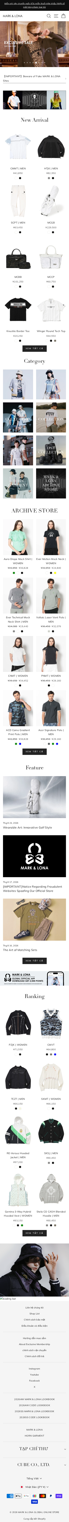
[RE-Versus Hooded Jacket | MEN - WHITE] (16, 1167)
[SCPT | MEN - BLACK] (20, 232)
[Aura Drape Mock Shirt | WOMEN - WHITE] (18, 573)
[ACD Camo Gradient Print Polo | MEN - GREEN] (16, 744)
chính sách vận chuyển (34, 1350)
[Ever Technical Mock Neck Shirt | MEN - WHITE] (18, 631)
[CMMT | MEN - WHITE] (16, 178)
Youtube (34, 1374)
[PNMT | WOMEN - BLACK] (49, 685)
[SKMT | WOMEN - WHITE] (49, 1108)
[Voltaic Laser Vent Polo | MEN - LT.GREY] (49, 631)
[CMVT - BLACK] (47, 1054)
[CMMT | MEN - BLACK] (20, 178)
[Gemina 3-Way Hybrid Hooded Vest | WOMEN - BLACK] (18, 1225)
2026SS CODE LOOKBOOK (34, 1417)
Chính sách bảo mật (34, 1319)
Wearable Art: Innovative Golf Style (27, 827)
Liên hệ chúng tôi (34, 1307)
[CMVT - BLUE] (55, 1054)
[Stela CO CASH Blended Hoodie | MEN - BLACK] (51, 1225)
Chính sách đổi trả (34, 1356)
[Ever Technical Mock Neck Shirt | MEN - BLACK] (22, 631)
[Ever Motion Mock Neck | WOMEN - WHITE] (47, 573)
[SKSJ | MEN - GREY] (49, 1163)
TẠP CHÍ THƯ (33, 1449)
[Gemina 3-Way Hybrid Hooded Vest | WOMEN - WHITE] (14, 1225)
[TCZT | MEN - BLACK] (16, 1108)
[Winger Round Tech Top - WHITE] (47, 340)
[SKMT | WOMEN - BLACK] (53, 1108)
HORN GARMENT (34, 1435)
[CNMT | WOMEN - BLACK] (20, 685)
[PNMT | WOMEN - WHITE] (53, 685)
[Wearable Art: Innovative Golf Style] (34, 797)
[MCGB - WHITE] (49, 232)
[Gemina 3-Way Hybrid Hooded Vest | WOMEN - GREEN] (22, 1225)
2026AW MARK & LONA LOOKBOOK (34, 1399)
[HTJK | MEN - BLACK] (53, 178)
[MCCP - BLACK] (53, 286)
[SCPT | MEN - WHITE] (16, 232)
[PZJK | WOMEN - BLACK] (20, 1054)
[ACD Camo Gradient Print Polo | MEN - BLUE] (20, 744)
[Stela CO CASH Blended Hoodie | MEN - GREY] (47, 1225)
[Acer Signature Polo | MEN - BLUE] (57, 744)
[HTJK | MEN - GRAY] (49, 178)
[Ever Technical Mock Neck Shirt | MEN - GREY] (14, 631)
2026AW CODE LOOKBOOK (34, 1405)
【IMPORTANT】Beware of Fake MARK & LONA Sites (32, 78)
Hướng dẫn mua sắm (34, 1338)
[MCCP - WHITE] (49, 286)
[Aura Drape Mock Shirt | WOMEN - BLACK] (22, 573)
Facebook (34, 1380)
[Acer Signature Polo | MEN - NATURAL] (45, 744)
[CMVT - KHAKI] (51, 1054)
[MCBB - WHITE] (16, 286)
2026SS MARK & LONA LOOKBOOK (34, 1411)
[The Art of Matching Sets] (34, 920)
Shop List (34, 1313)
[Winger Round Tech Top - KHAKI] (55, 340)
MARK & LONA (34, 1429)
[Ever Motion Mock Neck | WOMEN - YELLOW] (55, 573)
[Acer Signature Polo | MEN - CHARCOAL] (49, 744)
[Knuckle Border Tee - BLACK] (20, 340)
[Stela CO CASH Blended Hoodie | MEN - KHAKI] (55, 1225)
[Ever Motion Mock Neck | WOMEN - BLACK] (51, 573)
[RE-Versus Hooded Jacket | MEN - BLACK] (20, 1167)
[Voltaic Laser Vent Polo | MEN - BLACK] (53, 631)
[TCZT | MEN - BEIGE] (20, 1108)
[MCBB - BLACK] (20, 286)
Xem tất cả (35, 348)
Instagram (34, 1368)
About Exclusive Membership (34, 1344)
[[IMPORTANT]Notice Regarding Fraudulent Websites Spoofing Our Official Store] (34, 856)
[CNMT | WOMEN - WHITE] (16, 685)
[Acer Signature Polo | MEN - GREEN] (53, 744)
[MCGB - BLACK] (53, 232)
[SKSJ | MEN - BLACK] (53, 1163)
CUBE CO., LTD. (33, 1465)
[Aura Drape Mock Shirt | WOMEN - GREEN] (14, 573)
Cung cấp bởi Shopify (34, 1518)
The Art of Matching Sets (20, 950)
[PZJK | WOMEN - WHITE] (16, 1054)
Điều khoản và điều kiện (34, 1325)
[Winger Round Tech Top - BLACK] (51, 340)
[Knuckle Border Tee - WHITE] (16, 340)
